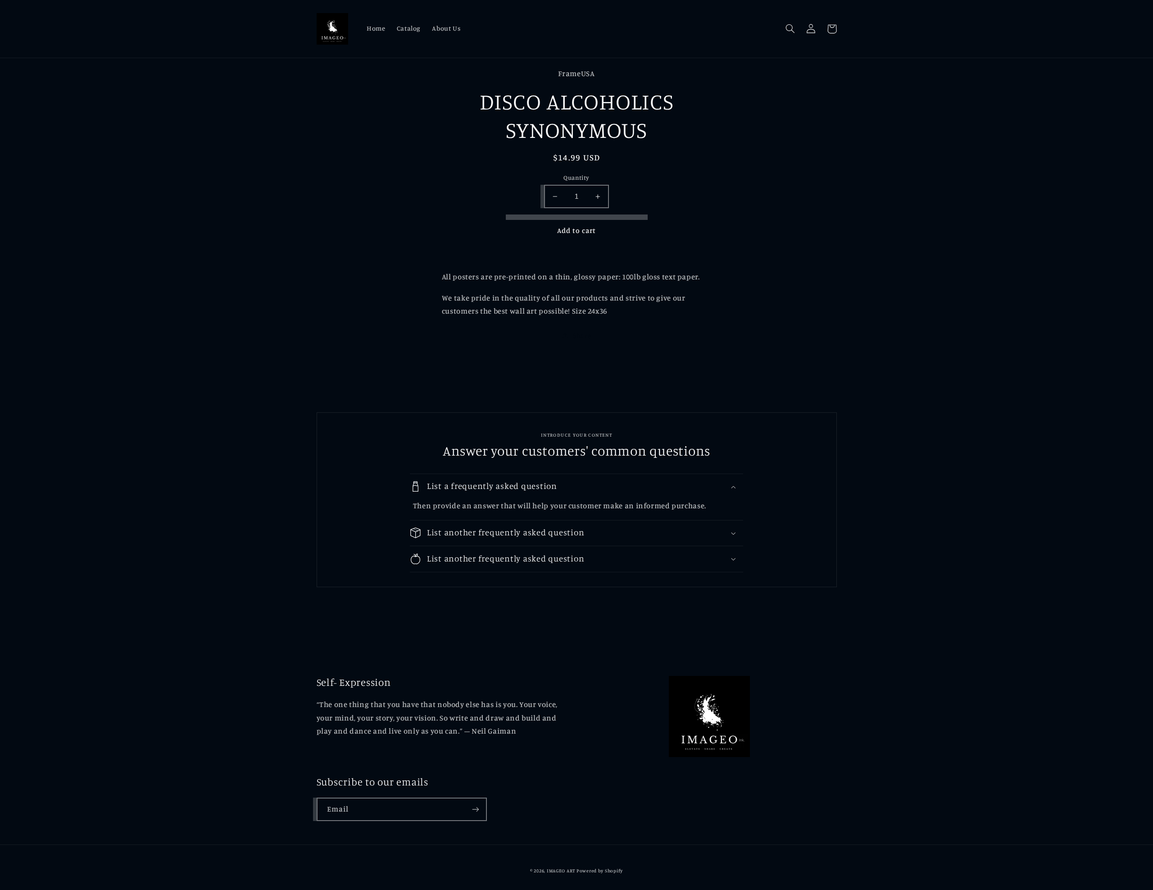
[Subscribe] (475, 809)
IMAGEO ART (561, 870)
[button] (790, 28)
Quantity (576, 177)
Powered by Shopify (599, 870)
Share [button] (582, 335)
